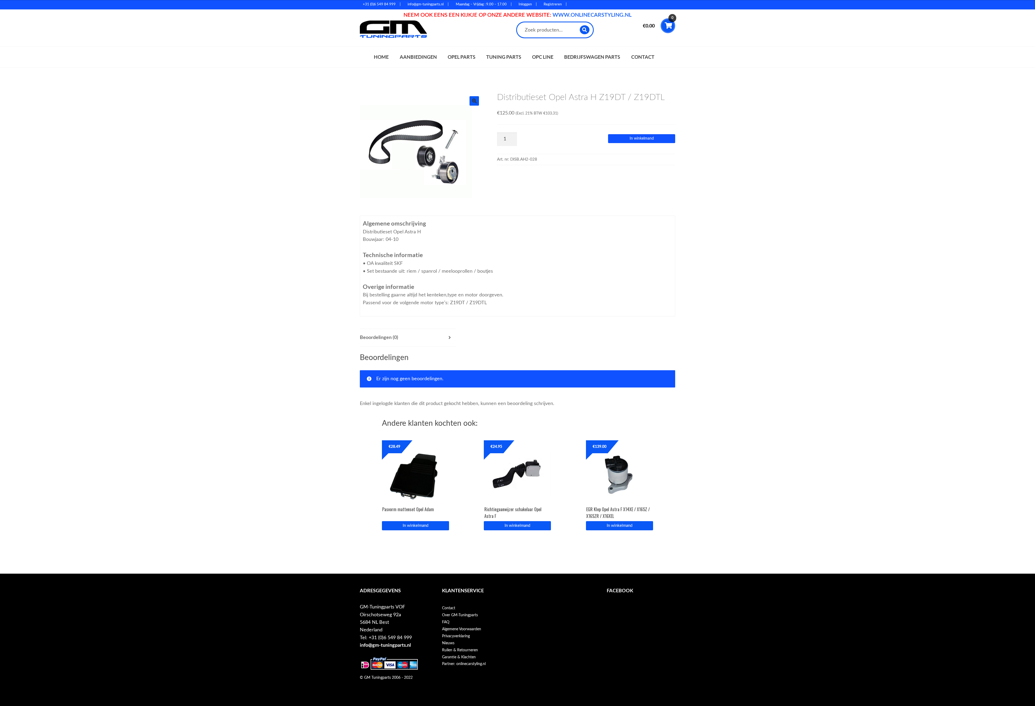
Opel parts (461, 57)
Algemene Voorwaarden (461, 629)
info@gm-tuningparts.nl (385, 645)
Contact (642, 57)
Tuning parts (503, 57)
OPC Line (542, 57)
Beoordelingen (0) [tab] (379, 337)
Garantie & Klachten (459, 657)
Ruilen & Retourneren (460, 650)
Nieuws (448, 643)
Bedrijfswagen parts (592, 57)
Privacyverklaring (456, 636)
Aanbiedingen (418, 57)
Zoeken (584, 29)
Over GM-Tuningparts (460, 615)
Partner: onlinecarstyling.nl (464, 664)
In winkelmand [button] (415, 526)
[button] (474, 101)
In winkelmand (642, 138)
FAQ (445, 622)
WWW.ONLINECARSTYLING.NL (592, 15)
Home (381, 57)
